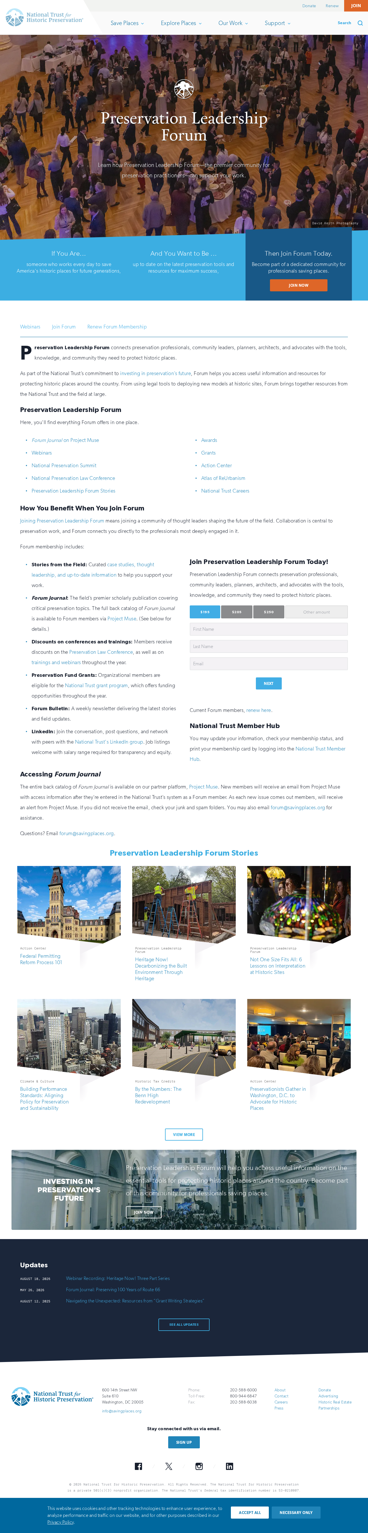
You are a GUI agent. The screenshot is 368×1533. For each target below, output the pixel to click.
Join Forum (64, 327)
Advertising (328, 1396)
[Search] (362, 23)
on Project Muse (65, 440)
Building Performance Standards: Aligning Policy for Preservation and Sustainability (44, 1098)
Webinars (30, 327)
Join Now (298, 285)
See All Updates (184, 1325)
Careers (281, 1402)
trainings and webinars (56, 662)
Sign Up (184, 1442)
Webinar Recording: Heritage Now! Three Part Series (118, 1278)
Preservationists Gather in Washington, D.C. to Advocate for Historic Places (278, 1098)
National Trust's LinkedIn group (109, 742)
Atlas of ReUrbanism (223, 478)
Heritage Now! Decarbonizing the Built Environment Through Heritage (161, 969)
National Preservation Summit (64, 465)
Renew (332, 5)
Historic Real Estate (335, 1402)
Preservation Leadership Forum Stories (74, 491)
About (280, 1390)
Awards (209, 440)
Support (274, 27)
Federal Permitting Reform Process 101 (41, 959)
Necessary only (296, 1513)
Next (269, 683)
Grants (208, 453)
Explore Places (178, 27)
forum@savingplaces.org (298, 807)
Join (356, 5)
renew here (258, 710)
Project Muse (122, 619)
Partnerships (329, 1408)
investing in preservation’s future (155, 373)
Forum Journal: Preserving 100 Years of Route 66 (113, 1289)
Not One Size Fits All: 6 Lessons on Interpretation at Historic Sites (277, 965)
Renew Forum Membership (117, 327)
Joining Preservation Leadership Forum (62, 521)
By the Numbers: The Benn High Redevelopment (158, 1095)
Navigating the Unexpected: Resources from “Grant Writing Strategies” (135, 1301)
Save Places (124, 27)
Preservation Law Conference (101, 652)
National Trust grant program (96, 685)
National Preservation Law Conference (73, 478)
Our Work (230, 27)
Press (279, 1408)
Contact (281, 1396)
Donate (309, 5)
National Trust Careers (225, 491)
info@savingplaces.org (121, 1411)
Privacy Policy (60, 1522)
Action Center (216, 465)
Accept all (250, 1513)
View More (184, 1135)
